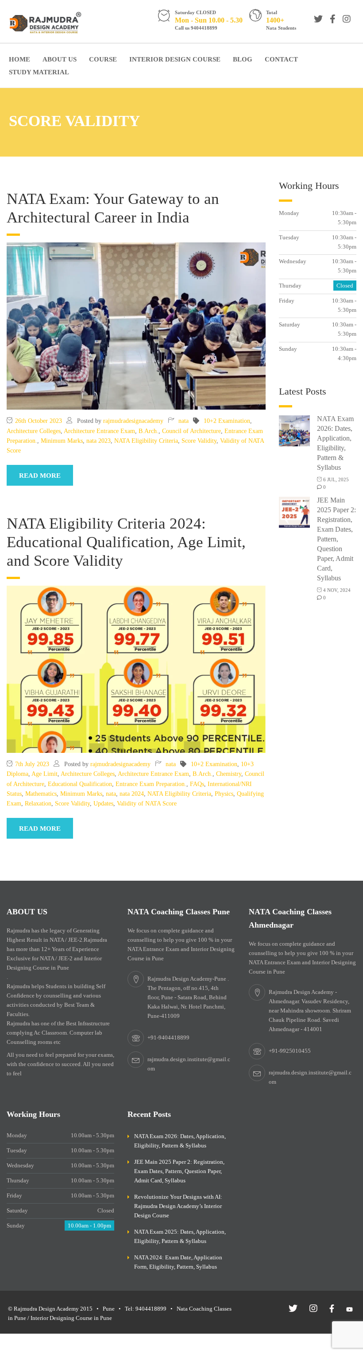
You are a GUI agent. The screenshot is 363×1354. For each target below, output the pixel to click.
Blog (242, 59)
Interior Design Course (174, 59)
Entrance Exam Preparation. (151, 784)
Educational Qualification (80, 784)
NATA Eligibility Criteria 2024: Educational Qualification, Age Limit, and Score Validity (126, 542)
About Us (59, 59)
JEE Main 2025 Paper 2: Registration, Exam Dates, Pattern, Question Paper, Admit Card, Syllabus (336, 539)
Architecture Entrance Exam (99, 431)
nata (183, 421)
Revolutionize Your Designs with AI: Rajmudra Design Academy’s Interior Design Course (178, 1206)
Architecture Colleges (34, 431)
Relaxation (38, 803)
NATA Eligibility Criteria (146, 440)
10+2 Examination (227, 421)
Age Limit (44, 774)
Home (19, 59)
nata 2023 (98, 440)
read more (40, 475)
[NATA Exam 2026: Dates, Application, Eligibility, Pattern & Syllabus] (294, 430)
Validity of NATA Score (147, 803)
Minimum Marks (62, 440)
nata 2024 (132, 793)
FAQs (197, 784)
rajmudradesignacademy (133, 421)
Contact (281, 59)
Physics (224, 793)
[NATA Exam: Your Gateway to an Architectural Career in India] (136, 325)
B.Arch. (148, 431)
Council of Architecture (191, 431)
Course (103, 59)
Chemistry (228, 774)
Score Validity (199, 440)
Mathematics (41, 793)
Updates (103, 803)
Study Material (39, 72)
